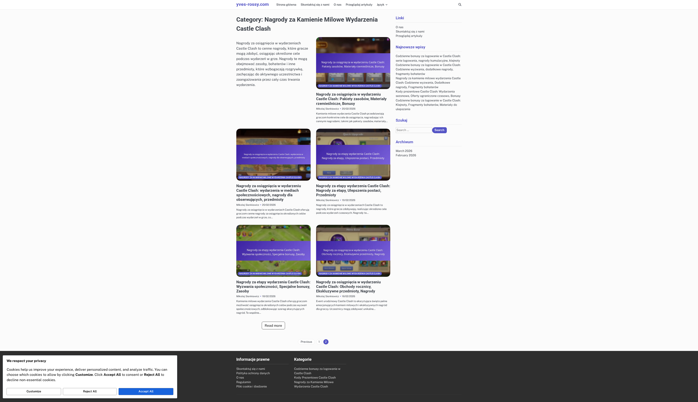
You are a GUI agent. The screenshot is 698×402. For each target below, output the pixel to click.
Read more (273, 325)
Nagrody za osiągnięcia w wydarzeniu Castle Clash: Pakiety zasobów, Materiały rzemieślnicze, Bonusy (351, 99)
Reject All (90, 391)
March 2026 (404, 151)
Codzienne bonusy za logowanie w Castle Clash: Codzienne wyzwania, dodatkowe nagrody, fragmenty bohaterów (428, 69)
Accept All (146, 391)
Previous (306, 341)
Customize (34, 391)
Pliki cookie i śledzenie (251, 386)
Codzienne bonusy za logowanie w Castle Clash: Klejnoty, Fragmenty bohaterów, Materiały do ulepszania (428, 105)
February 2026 (406, 155)
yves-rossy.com (252, 4)
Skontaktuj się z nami (315, 4)
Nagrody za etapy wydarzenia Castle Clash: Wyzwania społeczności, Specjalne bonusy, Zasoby (273, 287)
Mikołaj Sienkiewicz (327, 108)
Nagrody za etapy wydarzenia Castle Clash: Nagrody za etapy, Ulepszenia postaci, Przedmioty (353, 190)
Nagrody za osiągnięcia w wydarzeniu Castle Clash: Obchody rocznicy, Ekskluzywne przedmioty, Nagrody (348, 287)
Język (380, 4)
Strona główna (286, 4)
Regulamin (243, 382)
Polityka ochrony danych (253, 373)
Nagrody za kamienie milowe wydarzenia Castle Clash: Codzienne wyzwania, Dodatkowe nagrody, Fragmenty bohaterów (428, 83)
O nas (337, 4)
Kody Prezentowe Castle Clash (315, 377)
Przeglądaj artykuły (359, 4)
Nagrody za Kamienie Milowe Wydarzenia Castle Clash (349, 86)
